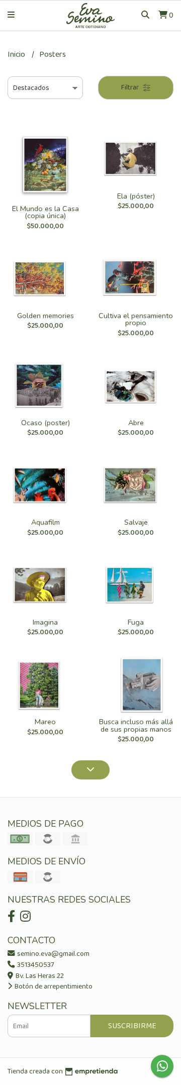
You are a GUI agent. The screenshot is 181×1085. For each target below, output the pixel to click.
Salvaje (136, 522)
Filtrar (130, 87)
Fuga (136, 622)
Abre (136, 423)
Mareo (45, 722)
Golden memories (45, 316)
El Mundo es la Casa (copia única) (45, 212)
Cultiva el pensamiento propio (136, 319)
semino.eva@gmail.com (52, 954)
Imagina (45, 622)
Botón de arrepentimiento (53, 986)
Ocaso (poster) (45, 423)
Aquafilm (45, 522)
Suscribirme (132, 1026)
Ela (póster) (136, 196)
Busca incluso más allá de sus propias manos (136, 725)
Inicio (17, 54)
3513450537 (35, 965)
